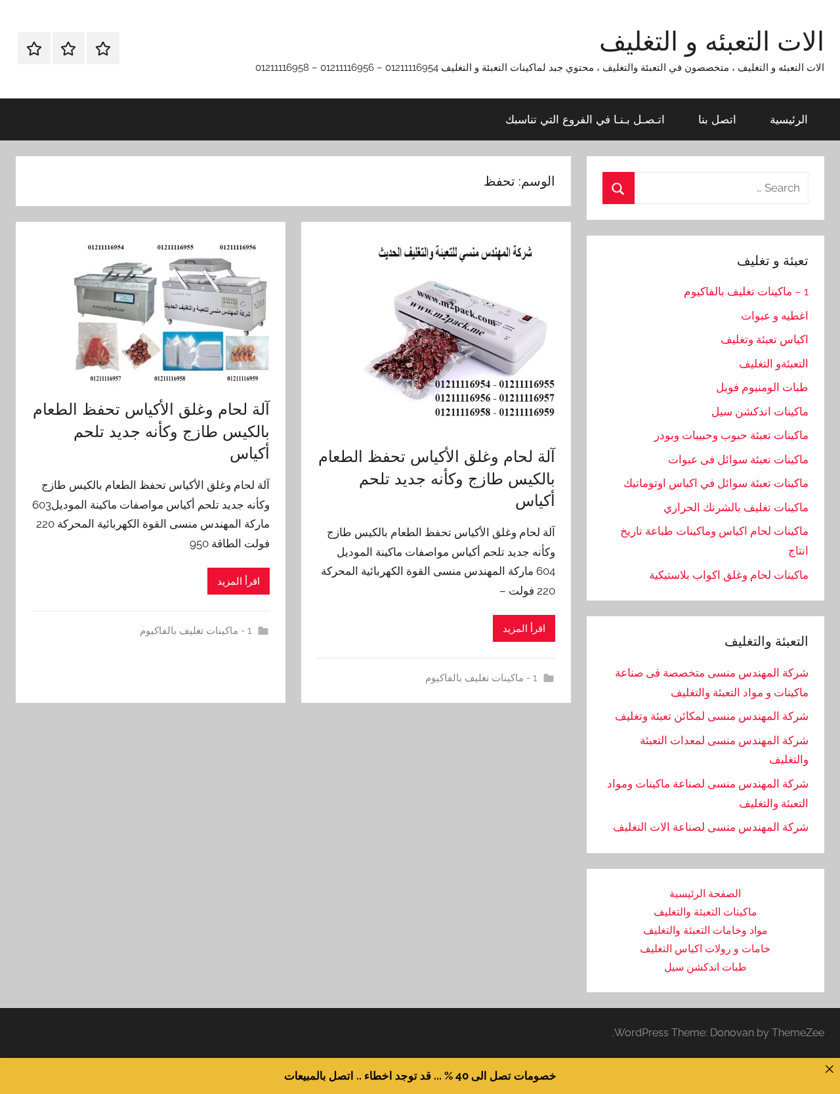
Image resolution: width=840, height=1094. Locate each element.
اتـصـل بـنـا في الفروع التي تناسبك (585, 119)
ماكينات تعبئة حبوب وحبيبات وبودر (731, 435)
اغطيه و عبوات (774, 315)
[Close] (829, 1069)
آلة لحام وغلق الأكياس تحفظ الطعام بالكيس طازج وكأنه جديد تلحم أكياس (436, 478)
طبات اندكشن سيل (705, 967)
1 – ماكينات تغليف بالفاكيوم (746, 291)
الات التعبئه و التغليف (711, 40)
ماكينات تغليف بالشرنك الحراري (735, 507)
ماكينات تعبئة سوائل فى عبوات (738, 459)
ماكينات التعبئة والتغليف (705, 911)
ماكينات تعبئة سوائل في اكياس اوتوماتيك (715, 483)
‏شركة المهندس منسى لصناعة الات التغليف (710, 826)
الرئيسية (789, 119)
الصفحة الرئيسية (705, 893)
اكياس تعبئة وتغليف (764, 339)
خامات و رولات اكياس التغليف (705, 948)
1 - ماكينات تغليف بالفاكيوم (481, 678)
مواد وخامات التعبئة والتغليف (705, 930)
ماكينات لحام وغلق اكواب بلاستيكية (728, 574)
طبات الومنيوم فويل (762, 387)
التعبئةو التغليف (773, 363)
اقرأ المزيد (524, 629)
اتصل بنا (717, 119)
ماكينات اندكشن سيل (759, 411)
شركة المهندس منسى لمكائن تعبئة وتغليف (711, 716)
